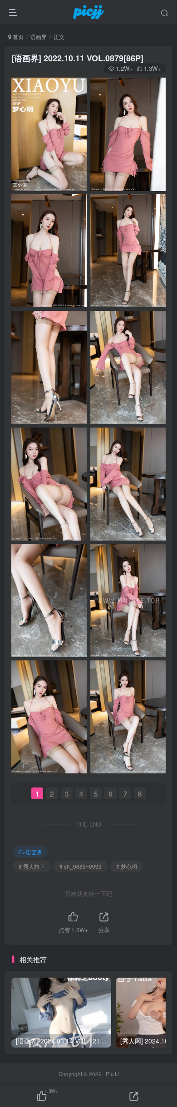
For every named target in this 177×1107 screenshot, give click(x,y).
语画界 (38, 36)
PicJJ (112, 1073)
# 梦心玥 (126, 866)
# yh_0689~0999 (80, 866)
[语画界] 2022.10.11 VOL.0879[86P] (77, 58)
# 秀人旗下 (32, 866)
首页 (17, 36)
